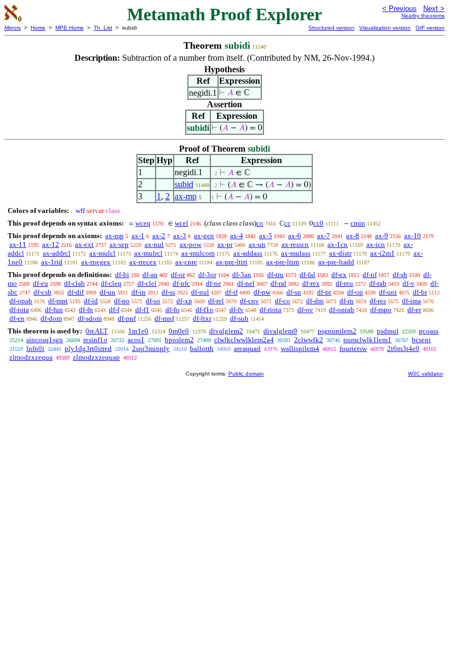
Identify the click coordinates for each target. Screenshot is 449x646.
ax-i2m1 (382, 253)
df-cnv (249, 301)
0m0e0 (179, 331)
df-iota (19, 309)
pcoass (429, 331)
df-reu (344, 283)
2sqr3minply (151, 348)
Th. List (103, 28)
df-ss (168, 292)
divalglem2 (226, 331)
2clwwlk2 (308, 340)
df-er (414, 309)
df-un (108, 292)
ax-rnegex (96, 262)
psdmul (388, 331)
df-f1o (204, 309)
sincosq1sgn (44, 340)
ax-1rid (51, 262)
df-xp (184, 301)
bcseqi (421, 340)
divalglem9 (280, 331)
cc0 (318, 223)
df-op (355, 292)
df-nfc (181, 283)
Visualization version (385, 28)
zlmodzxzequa (31, 357)
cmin (357, 223)
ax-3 (179, 236)
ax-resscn (295, 244)
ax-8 (352, 236)
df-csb (42, 292)
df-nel (246, 283)
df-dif (75, 292)
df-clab (74, 283)
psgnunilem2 (337, 331)
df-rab (378, 283)
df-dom (51, 318)
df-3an (241, 274)
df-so (153, 301)
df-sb (400, 274)
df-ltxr (202, 318)
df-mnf (164, 318)
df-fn (86, 309)
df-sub (239, 318)
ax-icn (375, 244)
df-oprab (341, 309)
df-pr (324, 292)
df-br (420, 292)
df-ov (305, 309)
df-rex (311, 283)
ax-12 (50, 244)
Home (38, 28)
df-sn (293, 292)
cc (287, 223)
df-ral (278, 283)
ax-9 (381, 236)
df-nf (369, 274)
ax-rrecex (143, 262)
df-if (231, 292)
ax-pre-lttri (231, 262)
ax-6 (294, 236)
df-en (17, 318)
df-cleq (111, 283)
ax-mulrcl (148, 253)
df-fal (307, 274)
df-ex (339, 274)
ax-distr (340, 253)
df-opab (20, 301)
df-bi (122, 274)
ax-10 (412, 236)
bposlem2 (179, 340)
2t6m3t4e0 (403, 348)
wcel (181, 223)
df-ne (213, 283)
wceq (143, 223)
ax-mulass (295, 253)
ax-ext (84, 244)
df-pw (262, 292)
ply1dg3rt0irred (88, 348)
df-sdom (90, 318)
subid (184, 184)
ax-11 (17, 244)
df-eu (40, 283)
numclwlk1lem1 (367, 340)
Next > (434, 8)
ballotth (202, 348)
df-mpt (58, 301)
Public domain (246, 374)
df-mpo (381, 309)
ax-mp (186, 196)
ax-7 (323, 236)
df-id (91, 301)
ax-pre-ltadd (336, 262)
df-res (378, 301)
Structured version (331, 28)
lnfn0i (35, 348)
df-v (408, 283)
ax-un (257, 244)
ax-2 (158, 236)
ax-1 (138, 236)
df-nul (200, 292)
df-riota (270, 309)
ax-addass (247, 253)
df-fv (236, 309)
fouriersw (353, 348)
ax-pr (225, 244)
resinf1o (95, 340)
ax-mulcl (102, 253)
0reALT (96, 331)
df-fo (172, 309)
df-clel (147, 283)
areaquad (247, 348)
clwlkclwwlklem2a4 (244, 340)
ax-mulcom (198, 253)
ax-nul (154, 244)
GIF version (430, 28)
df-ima (411, 301)
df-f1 (142, 309)
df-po (122, 301)
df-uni (388, 292)
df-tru (275, 274)
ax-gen (204, 236)
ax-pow (191, 244)
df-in (138, 292)
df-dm (315, 301)
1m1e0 (138, 331)
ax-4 (236, 236)
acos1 (136, 340)
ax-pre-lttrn (283, 262)
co (259, 223)
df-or (178, 274)
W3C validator (425, 374)
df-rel (216, 301)
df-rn (346, 301)
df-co (282, 301)
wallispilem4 (300, 348)
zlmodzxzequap (96, 357)
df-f (114, 309)
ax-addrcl (57, 253)
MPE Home (69, 28)
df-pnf (127, 318)
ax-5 (265, 236)
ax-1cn (337, 244)
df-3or (207, 274)
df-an (150, 274)
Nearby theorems (423, 16)
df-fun (54, 309)
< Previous (399, 8)
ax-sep (119, 244)
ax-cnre (186, 262)
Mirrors (12, 28)
